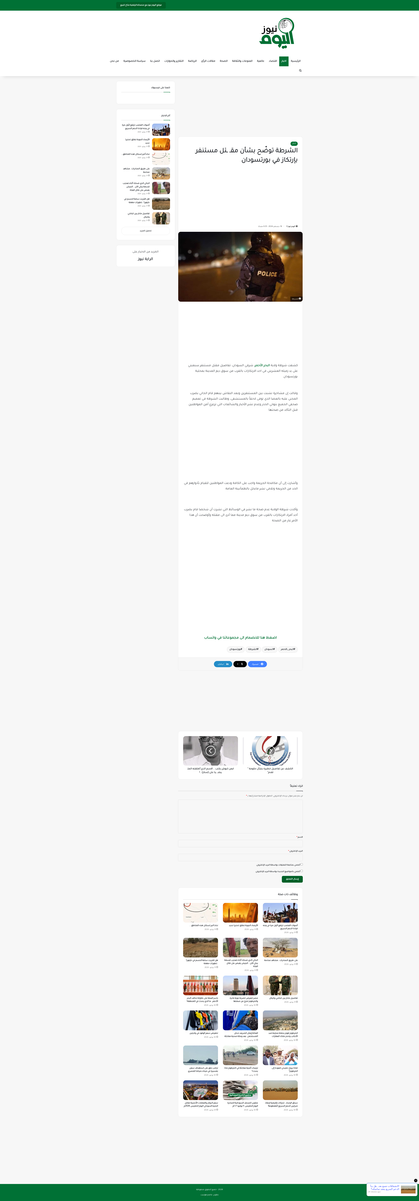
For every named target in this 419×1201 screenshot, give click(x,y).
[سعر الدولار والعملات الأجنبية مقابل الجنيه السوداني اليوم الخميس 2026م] (200, 1090)
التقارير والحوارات (173, 61)
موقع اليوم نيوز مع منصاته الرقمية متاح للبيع (141, 5)
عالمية (260, 61)
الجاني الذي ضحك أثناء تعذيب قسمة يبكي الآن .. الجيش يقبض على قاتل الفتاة (241, 963)
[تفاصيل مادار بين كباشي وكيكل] (280, 985)
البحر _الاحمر (287, 649)
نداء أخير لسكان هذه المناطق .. (204, 926)
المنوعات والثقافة (242, 61)
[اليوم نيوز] (276, 33)
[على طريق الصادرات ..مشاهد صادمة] (280, 947)
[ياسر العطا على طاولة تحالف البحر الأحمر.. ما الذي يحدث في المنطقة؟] (200, 985)
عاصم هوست (206, 1195)
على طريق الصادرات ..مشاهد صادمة (281, 960)
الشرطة (252, 649)
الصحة (224, 61)
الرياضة (192, 61)
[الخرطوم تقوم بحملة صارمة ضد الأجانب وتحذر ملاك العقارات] (280, 1020)
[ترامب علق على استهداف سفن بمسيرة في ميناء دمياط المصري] (200, 1055)
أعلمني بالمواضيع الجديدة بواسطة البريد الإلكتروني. (277, 872)
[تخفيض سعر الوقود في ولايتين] (200, 1020)
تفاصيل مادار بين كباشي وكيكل (283, 998)
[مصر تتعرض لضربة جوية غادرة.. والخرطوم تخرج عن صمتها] (240, 985)
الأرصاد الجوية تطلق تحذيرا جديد (243, 926)
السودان (268, 649)
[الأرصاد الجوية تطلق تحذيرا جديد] (240, 913)
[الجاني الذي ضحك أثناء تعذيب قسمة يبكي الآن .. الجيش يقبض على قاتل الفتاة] (240, 947)
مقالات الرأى (208, 61)
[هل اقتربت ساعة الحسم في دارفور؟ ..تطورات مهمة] (200, 947)
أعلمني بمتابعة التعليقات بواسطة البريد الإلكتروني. (278, 865)
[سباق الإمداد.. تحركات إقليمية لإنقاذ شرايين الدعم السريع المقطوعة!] (280, 1090)
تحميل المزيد (146, 231)
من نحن (114, 61)
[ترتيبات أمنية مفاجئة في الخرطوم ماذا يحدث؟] (240, 1055)
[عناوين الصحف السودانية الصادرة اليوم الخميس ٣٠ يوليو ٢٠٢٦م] (240, 1090)
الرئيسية (296, 61)
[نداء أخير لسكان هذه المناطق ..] (200, 913)
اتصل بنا (155, 61)
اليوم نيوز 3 (290, 227)
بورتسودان (235, 649)
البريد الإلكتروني (295, 851)
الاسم (300, 837)
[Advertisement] (240, 105)
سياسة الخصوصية (134, 61)
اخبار (284, 61)
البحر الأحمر (262, 365)
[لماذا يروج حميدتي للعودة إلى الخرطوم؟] (280, 1055)
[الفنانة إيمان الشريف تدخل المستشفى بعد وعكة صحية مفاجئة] (240, 1020)
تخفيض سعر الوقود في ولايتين (204, 1033)
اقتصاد (273, 61)
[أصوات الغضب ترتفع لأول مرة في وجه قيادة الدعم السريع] (280, 913)
